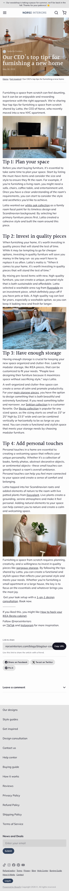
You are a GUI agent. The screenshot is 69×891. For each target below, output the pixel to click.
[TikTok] (4, 865)
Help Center (42, 870)
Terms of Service (13, 824)
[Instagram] (9, 865)
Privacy (27, 870)
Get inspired (15, 79)
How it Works (9, 874)
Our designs (10, 709)
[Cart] (63, 12)
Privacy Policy (11, 795)
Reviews (8, 786)
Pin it (10, 668)
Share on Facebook (17, 662)
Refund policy (9, 870)
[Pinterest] (18, 865)
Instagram (27, 625)
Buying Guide (56, 870)
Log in (8, 880)
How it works (11, 776)
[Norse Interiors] (34, 13)
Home (5, 79)
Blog (34, 870)
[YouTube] (23, 865)
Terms (19, 870)
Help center (10, 757)
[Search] (55, 13)
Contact (20, 874)
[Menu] (6, 12)
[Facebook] (13, 865)
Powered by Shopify (12, 887)
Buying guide (11, 767)
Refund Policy (11, 805)
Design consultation (15, 738)
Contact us (9, 748)
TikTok (10, 625)
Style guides (10, 719)
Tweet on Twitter (44, 662)
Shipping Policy (12, 814)
